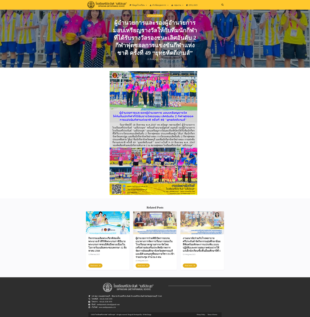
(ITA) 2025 (193, 5)
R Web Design (147, 314)
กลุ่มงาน (177, 5)
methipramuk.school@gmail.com (108, 304)
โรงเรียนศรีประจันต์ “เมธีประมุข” (105, 314)
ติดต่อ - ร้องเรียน (139, 15)
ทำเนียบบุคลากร (159, 5)
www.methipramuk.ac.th (107, 307)
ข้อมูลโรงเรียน (138, 5)
